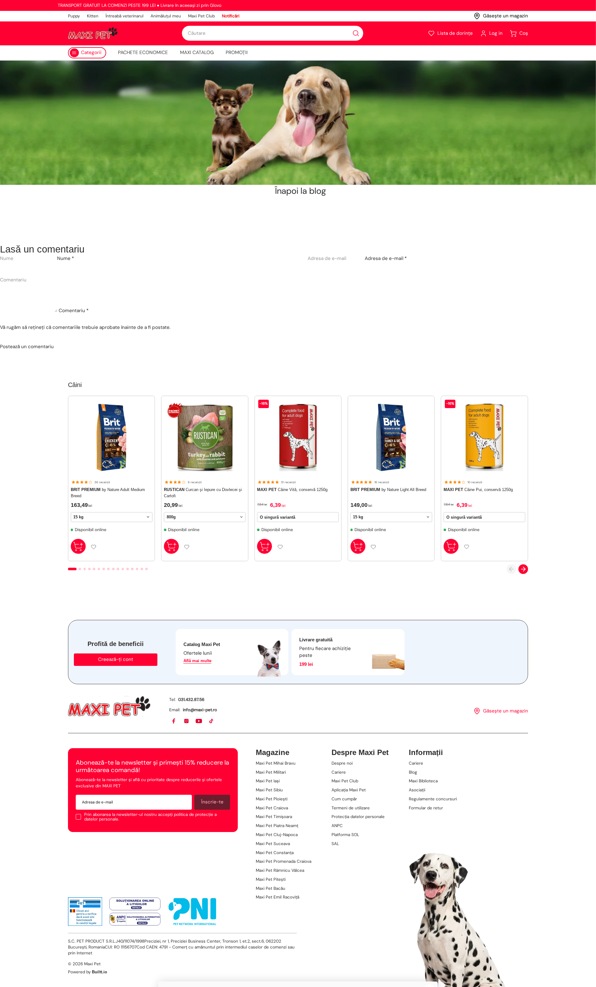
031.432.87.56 (191, 699)
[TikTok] (211, 721)
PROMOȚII (237, 52)
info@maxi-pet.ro (200, 709)
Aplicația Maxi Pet (349, 790)
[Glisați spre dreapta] (523, 569)
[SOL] (134, 904)
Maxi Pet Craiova (272, 808)
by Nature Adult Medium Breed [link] (108, 492)
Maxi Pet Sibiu (269, 790)
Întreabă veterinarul (124, 16)
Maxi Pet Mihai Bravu (276, 763)
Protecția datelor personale (358, 816)
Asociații (417, 790)
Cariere (339, 772)
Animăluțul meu (166, 16)
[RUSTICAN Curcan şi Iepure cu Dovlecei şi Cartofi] (205, 437)
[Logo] (92, 33)
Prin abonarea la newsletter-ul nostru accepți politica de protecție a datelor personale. (150, 817)
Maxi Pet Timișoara (274, 816)
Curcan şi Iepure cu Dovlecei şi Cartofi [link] (203, 492)
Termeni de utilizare (351, 808)
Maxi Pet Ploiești (271, 799)
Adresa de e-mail (386, 258)
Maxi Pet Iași (268, 781)
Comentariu (73, 310)
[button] (450, 33)
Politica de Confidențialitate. (250, 968)
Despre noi (342, 763)
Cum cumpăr (344, 799)
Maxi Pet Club (201, 16)
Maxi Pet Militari (271, 772)
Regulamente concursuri (433, 799)
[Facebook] (174, 721)
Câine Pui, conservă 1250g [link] (478, 489)
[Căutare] (355, 33)
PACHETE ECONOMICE (143, 52)
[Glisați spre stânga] (511, 569)
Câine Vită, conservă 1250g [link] (292, 489)
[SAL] (134, 919)
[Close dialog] (429, 833)
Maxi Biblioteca (423, 781)
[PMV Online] (85, 911)
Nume (65, 258)
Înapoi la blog (300, 191)
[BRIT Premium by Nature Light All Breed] (391, 437)
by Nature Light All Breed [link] (388, 489)
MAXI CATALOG (197, 52)
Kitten (92, 16)
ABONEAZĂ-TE (228, 915)
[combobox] (272, 33)
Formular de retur (426, 808)
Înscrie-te (212, 802)
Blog (413, 772)
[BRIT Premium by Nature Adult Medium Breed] (111, 437)
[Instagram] (187, 721)
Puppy (74, 16)
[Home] (109, 706)
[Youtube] (199, 721)
